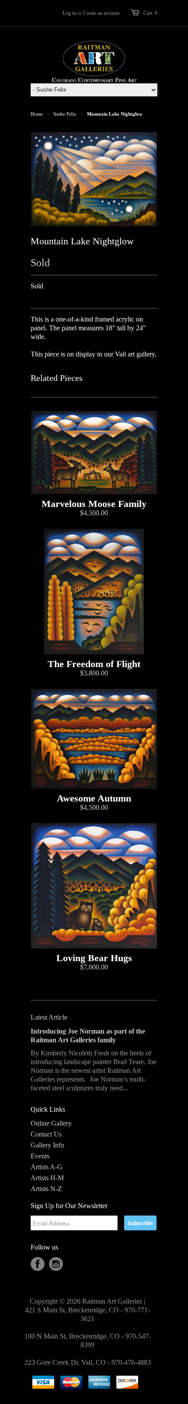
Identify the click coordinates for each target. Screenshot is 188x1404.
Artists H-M (47, 1177)
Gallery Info (47, 1145)
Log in (69, 13)
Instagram (56, 1264)
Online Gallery (51, 1123)
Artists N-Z (46, 1188)
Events (40, 1156)
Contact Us (46, 1134)
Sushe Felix (65, 113)
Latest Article (49, 1017)
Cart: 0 (150, 13)
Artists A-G (47, 1167)
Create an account (101, 13)
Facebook (38, 1264)
